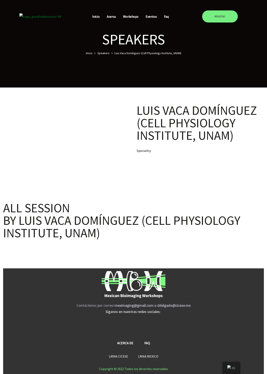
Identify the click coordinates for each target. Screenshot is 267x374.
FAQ (147, 343)
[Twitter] (146, 324)
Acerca (111, 16)
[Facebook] (121, 324)
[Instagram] (133, 324)
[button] (220, 16)
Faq (166, 16)
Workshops (130, 16)
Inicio (96, 16)
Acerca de (125, 343)
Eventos (151, 16)
